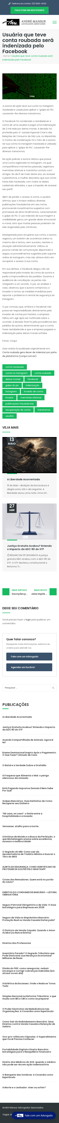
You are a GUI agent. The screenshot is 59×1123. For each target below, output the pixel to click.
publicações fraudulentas (20, 403)
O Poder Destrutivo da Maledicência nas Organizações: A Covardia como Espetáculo (28, 1010)
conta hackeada (15, 367)
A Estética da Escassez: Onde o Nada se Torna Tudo (28, 984)
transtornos (44, 409)
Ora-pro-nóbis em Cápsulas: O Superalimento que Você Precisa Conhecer (29, 1038)
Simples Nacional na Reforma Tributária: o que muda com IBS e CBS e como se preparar (29, 997)
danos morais (13, 379)
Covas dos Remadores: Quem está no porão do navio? (27, 881)
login (28, 619)
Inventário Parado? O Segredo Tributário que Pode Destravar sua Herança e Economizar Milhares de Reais (28, 956)
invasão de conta (33, 391)
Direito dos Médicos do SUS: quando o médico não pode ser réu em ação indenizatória (29, 1063)
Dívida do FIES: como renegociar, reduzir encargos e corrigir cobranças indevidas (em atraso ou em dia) (28, 971)
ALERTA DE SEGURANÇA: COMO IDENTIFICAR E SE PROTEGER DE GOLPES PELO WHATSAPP (29, 868)
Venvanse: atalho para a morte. (20, 826)
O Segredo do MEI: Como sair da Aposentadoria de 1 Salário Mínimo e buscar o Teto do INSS (28, 854)
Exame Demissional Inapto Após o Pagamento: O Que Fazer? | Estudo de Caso (29, 754)
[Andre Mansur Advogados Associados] (24, 22)
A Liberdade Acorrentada (23, 479)
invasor (9, 397)
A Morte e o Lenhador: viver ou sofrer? (24, 1087)
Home (6, 56)
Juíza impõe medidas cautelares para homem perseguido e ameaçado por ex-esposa (44, 592)
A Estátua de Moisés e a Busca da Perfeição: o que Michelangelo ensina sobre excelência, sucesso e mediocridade (28, 839)
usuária (10, 416)
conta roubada (43, 373)
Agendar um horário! (23, 667)
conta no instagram (17, 373)
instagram (11, 391)
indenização (32, 385)
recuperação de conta (18, 409)
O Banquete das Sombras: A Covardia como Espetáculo (27, 1076)
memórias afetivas (30, 397)
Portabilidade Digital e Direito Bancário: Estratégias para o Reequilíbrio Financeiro (26, 1050)
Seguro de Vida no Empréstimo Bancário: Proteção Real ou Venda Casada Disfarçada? (28, 919)
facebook (33, 379)
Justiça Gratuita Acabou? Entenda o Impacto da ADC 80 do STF (29, 547)
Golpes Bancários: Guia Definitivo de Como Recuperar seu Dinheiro (27, 802)
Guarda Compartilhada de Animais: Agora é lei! (27, 741)
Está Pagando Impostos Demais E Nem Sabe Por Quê (27, 789)
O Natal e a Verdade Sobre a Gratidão (24, 765)
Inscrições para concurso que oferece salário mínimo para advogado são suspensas (21, 592)
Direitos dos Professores (16, 943)
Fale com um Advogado (24, 656)
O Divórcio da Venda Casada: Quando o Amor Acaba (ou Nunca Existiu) (28, 931)
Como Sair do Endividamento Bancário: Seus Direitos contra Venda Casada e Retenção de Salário (28, 1024)
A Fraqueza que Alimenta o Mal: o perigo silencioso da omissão (25, 776)
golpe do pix (12, 385)
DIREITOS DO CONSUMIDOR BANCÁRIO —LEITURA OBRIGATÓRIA (29, 893)
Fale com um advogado (29, 10)
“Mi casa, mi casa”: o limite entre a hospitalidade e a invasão (22, 814)
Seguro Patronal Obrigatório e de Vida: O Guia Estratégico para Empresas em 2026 (29, 906)
